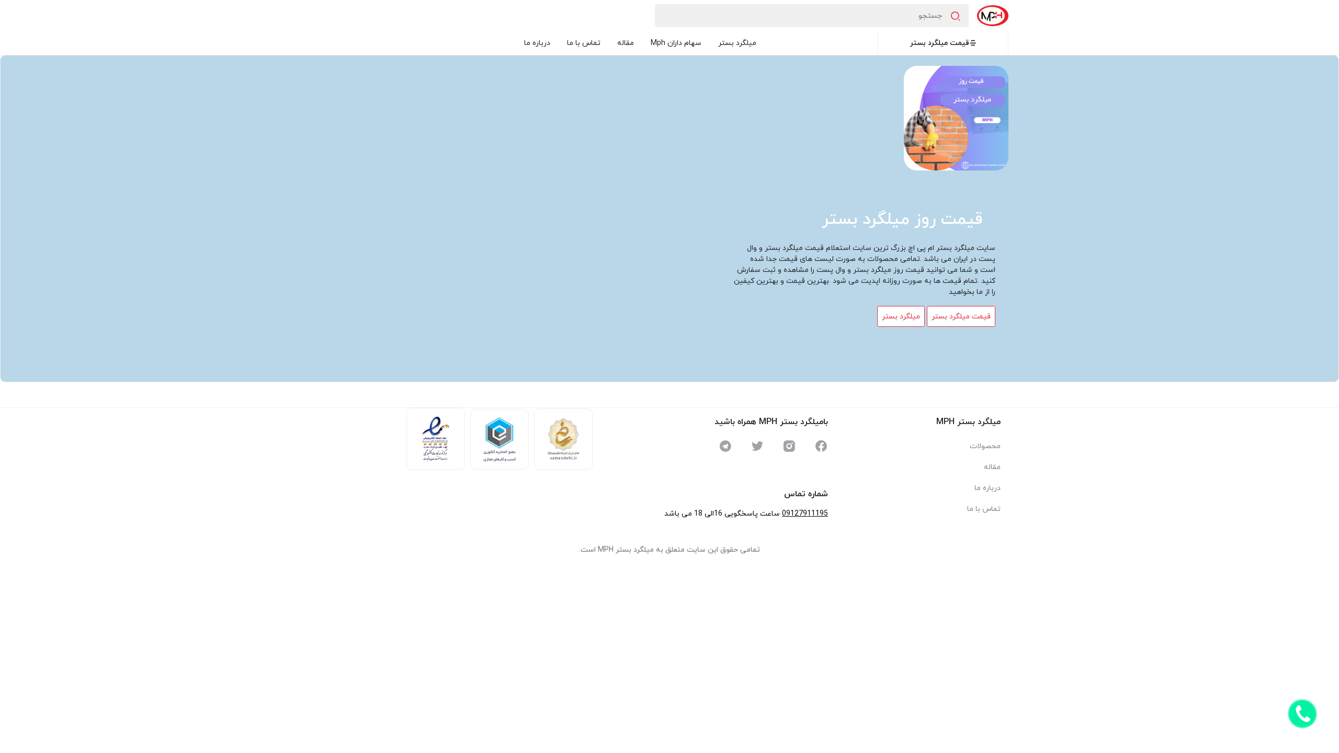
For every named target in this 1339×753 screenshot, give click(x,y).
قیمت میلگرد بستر (939, 43)
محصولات (985, 446)
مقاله (625, 43)
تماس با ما (583, 43)
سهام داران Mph (676, 43)
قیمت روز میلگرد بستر (902, 220)
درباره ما (537, 43)
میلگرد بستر (737, 43)
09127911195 (805, 514)
